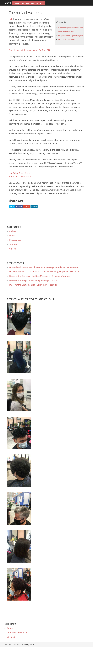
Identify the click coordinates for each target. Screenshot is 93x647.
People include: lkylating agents (70, 35)
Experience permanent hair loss (70, 28)
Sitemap (11, 636)
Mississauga (15, 240)
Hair (11, 19)
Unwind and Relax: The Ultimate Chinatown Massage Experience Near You (44, 271)
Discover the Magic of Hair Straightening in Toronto (33, 280)
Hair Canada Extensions (20, 176)
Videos (12, 248)
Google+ (26, 206)
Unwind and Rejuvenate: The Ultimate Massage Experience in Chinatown (43, 267)
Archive (12, 231)
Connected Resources (17, 632)
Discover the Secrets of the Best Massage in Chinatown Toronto (39, 276)
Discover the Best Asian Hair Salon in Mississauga (33, 284)
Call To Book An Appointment (28, 3)
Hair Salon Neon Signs (19, 173)
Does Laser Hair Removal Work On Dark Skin (30, 50)
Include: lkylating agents (67, 39)
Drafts (12, 235)
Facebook (19, 206)
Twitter (12, 206)
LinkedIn (34, 206)
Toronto (13, 244)
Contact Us (12, 628)
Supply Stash (29, 644)
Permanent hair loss (66, 31)
